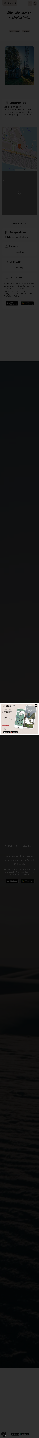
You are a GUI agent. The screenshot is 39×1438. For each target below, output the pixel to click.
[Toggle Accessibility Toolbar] (4, 1434)
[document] (19, 719)
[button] (36, 705)
